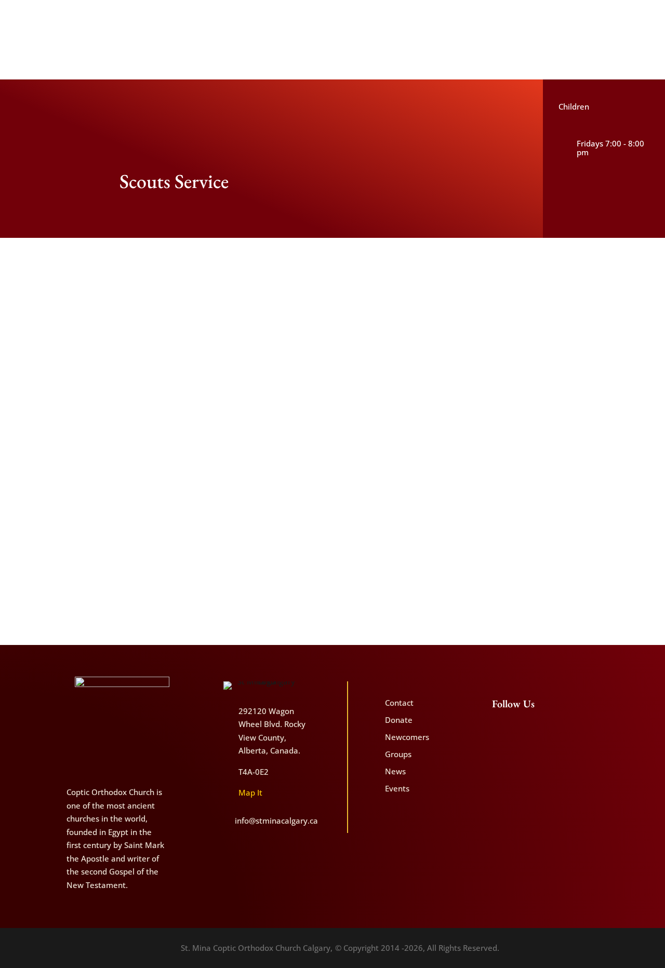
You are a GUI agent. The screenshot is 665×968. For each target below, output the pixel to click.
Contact (599, 34)
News (395, 771)
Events (397, 788)
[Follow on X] (622, 16)
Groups (398, 754)
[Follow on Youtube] (587, 16)
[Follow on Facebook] (570, 16)
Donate (568, 34)
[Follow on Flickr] (639, 16)
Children (573, 106)
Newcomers (636, 34)
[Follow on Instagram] (604, 16)
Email (228, 574)
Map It (250, 792)
